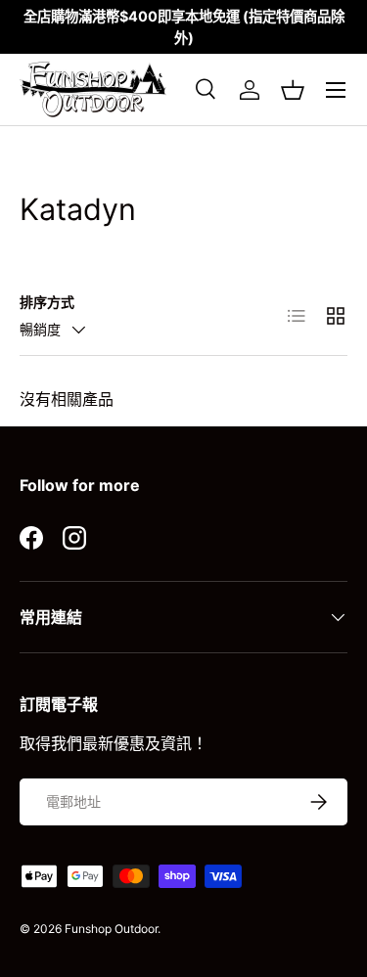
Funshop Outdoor (111, 928)
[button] (292, 89)
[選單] (335, 89)
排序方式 (47, 301)
